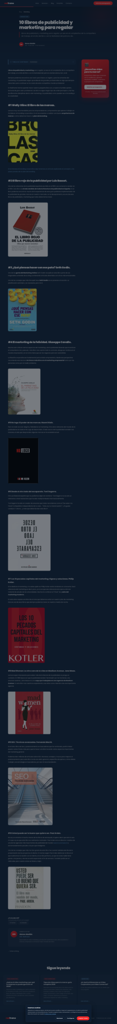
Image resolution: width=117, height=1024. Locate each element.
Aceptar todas (83, 1018)
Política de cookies (50, 1014)
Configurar (70, 1018)
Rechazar (60, 1018)
